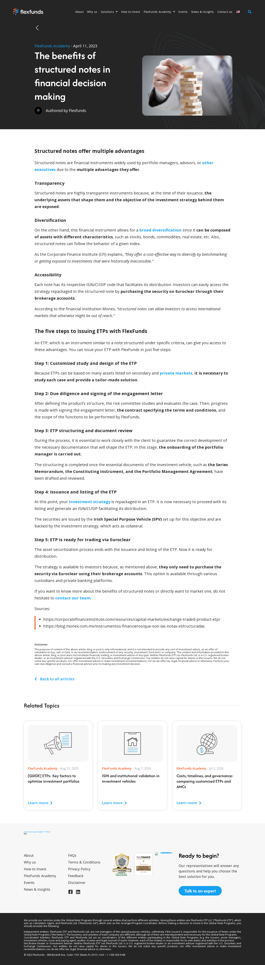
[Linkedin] (78, 892)
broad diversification (160, 230)
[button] (249, 12)
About (79, 12)
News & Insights (202, 12)
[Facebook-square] (70, 892)
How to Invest (130, 12)
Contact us (224, 12)
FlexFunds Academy (157, 12)
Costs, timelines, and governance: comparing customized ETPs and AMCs (205, 781)
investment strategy (89, 501)
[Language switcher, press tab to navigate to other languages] (240, 11)
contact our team (72, 598)
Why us (92, 12)
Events (183, 12)
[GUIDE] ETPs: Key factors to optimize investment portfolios (53, 778)
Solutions (107, 12)
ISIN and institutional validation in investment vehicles (130, 778)
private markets (176, 373)
